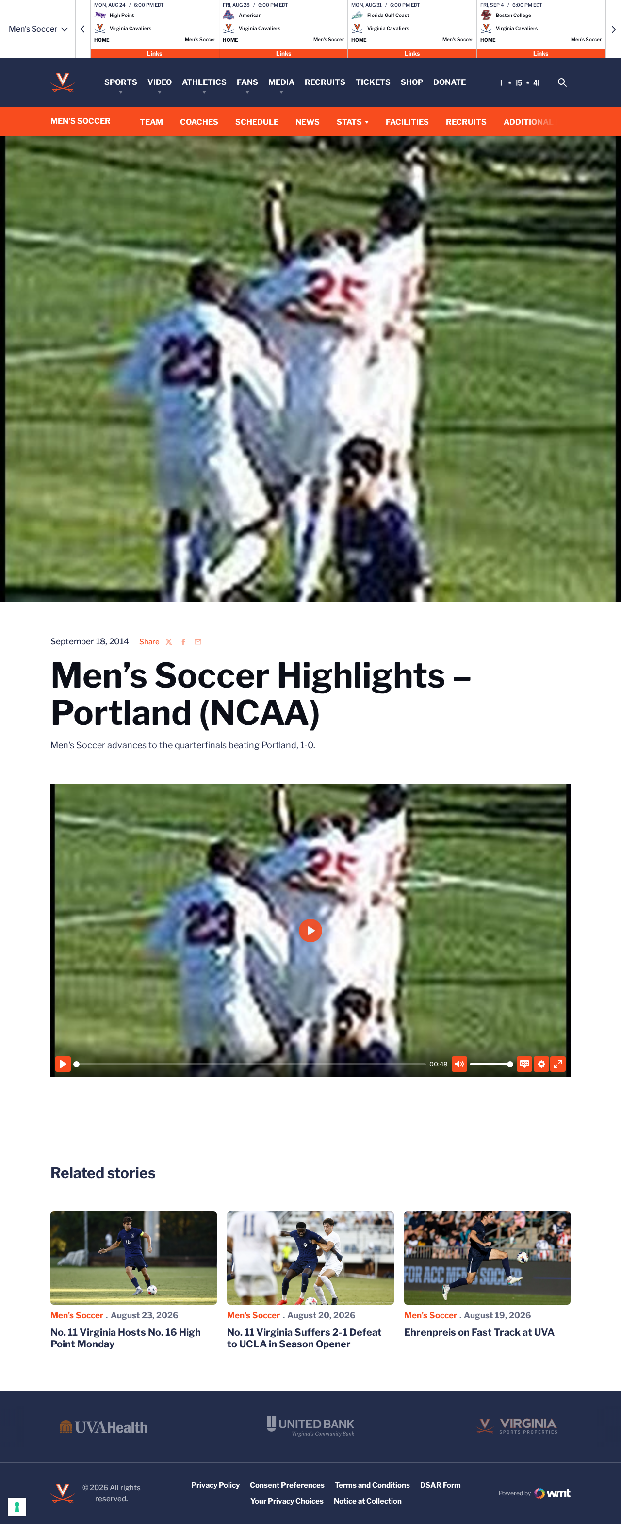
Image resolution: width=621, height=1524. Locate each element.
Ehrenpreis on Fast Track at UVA (479, 1332)
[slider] (249, 1064)
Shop (412, 82)
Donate (449, 82)
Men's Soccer (76, 1315)
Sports (120, 82)
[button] (83, 29)
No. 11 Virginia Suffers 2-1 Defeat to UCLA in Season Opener (304, 1338)
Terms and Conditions (372, 1485)
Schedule (256, 122)
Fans (247, 82)
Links (154, 53)
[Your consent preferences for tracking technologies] (17, 1507)
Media (281, 82)
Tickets (373, 82)
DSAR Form (440, 1485)
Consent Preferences (287, 1485)
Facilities (407, 122)
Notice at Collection (368, 1501)
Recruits (325, 82)
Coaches (199, 122)
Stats (349, 122)
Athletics (204, 82)
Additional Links (541, 122)
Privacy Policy (215, 1485)
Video (159, 82)
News (307, 122)
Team (151, 122)
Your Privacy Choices (287, 1501)
